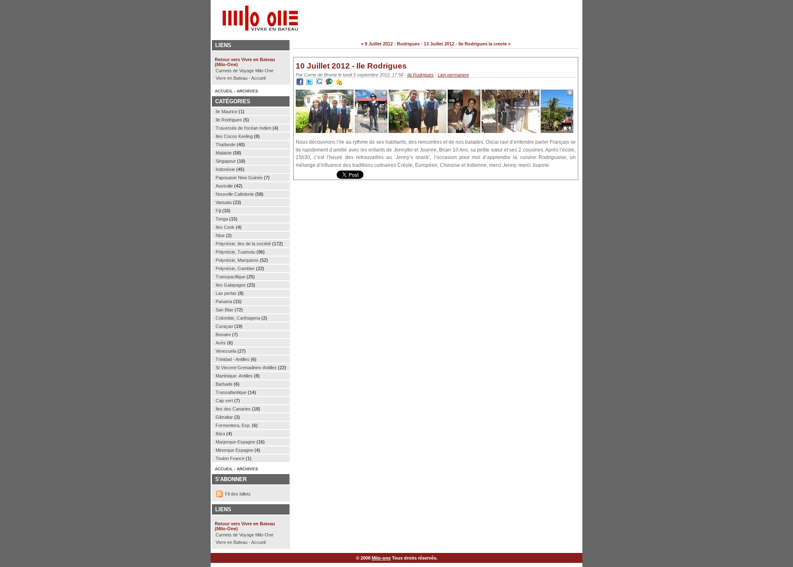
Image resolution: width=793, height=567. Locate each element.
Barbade (224, 384)
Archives (247, 91)
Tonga (222, 218)
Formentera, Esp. (233, 425)
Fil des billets (238, 493)
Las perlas (226, 293)
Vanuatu (224, 202)
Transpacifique (230, 276)
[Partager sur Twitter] (309, 83)
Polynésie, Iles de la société (243, 243)
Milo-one (381, 557)
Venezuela (226, 351)
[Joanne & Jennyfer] (464, 131)
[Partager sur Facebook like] (300, 83)
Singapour (226, 161)
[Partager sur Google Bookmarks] (319, 83)
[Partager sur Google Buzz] (329, 83)
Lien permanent (453, 74)
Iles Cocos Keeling (234, 136)
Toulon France (230, 458)
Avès (221, 342)
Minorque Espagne (234, 450)
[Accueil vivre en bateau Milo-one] (248, 29)
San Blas (224, 309)
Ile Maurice (226, 111)
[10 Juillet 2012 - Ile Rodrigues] (338, 83)
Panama (224, 301)
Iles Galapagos (231, 284)
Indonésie (225, 169)
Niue (220, 235)
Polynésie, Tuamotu (235, 251)
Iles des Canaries (233, 408)
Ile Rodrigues (420, 74)
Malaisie (224, 152)
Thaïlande (225, 144)
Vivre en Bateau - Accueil (241, 78)
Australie (224, 185)
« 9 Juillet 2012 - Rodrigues (390, 43)
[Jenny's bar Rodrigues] (557, 131)
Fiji (218, 210)
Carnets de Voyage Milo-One (244, 70)
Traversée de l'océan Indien (243, 128)
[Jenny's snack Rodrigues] (510, 131)
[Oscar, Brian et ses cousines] (325, 131)
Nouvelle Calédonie (235, 194)
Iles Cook (225, 227)
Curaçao (224, 326)
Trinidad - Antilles (232, 359)
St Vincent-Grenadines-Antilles (246, 367)
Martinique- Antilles (234, 375)
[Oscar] (371, 131)
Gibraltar (224, 417)
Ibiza (220, 433)
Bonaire (223, 334)
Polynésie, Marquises (237, 260)
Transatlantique (231, 392)
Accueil (224, 91)
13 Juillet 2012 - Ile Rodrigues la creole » (467, 43)
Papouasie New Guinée (239, 177)
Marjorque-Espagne (235, 441)
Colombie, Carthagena (238, 318)
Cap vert (224, 400)
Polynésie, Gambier (235, 268)
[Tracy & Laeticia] (417, 131)
